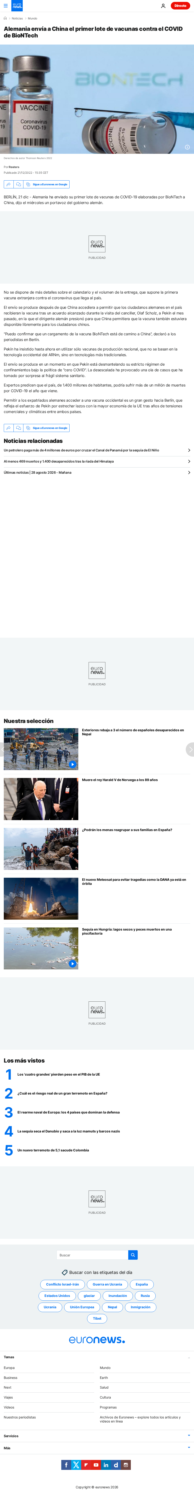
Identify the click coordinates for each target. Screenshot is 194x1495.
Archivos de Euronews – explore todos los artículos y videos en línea (140, 1419)
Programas (108, 1407)
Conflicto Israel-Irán (62, 1284)
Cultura (105, 1397)
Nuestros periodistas (20, 1417)
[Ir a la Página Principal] (17, 5)
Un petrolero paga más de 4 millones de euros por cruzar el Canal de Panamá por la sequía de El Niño (81, 450)
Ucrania (50, 1307)
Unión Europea (82, 1307)
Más (7, 1448)
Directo (180, 6)
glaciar (89, 1296)
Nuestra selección (29, 721)
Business (10, 1377)
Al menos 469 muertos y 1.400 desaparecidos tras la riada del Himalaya (59, 461)
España (142, 1284)
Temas (9, 1357)
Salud (104, 1387)
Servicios (11, 1436)
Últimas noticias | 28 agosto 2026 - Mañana (37, 472)
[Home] (5, 18)
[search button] (133, 1255)
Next (7, 1387)
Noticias (17, 18)
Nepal (112, 1307)
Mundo (32, 18)
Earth (104, 1377)
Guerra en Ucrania (107, 1284)
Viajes (8, 1397)
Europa (9, 1367)
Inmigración (140, 1307)
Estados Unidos (57, 1296)
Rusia (145, 1296)
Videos (9, 1407)
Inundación (118, 1296)
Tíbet (97, 1318)
